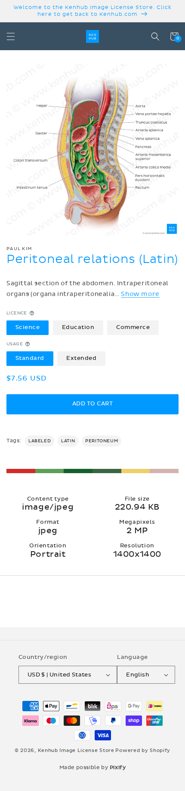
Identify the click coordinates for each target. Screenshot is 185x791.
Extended (81, 358)
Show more (140, 294)
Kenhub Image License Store (76, 750)
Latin (68, 441)
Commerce (133, 327)
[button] (10, 36)
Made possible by (92, 767)
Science (27, 327)
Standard (29, 358)
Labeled (39, 441)
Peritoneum (101, 441)
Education (78, 327)
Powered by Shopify (142, 750)
